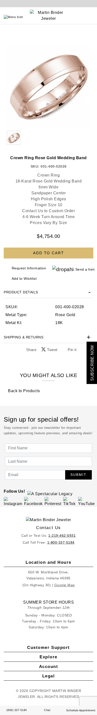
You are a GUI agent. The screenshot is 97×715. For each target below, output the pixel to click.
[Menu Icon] (13, 17)
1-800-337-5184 (61, 542)
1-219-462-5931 (62, 535)
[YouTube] (86, 501)
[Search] (82, 17)
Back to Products (23, 391)
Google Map (64, 585)
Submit (78, 475)
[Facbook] (33, 501)
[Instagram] (13, 501)
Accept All (48, 397)
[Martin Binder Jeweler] (48, 520)
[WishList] (87, 17)
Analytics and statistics (36, 370)
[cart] (92, 17)
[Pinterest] (53, 501)
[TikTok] (69, 501)
